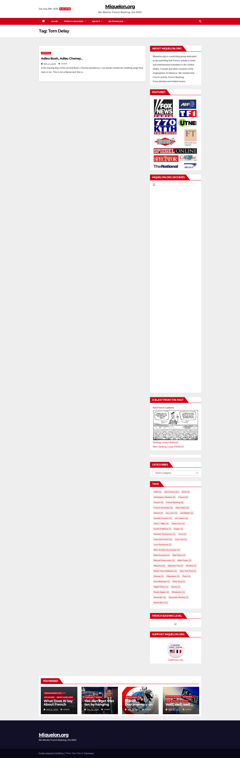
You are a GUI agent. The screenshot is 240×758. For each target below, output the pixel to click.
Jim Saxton (181, 518)
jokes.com (178, 523)
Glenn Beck (182, 508)
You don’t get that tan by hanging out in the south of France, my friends (99, 706)
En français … (117, 21)
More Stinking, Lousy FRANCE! (168, 447)
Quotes (185, 701)
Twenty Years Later (65, 697)
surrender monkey (178, 597)
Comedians (89, 697)
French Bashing (74, 21)
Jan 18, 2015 (174, 710)
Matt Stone (179, 555)
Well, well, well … (179, 704)
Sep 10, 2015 (134, 710)
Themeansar (89, 753)
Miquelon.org (120, 6)
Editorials (46, 53)
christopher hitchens (164, 497)
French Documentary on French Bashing (138, 704)
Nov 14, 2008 (50, 64)
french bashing (174, 502)
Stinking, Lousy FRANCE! (165, 442)
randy (175, 587)
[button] (200, 21)
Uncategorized (132, 697)
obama (158, 576)
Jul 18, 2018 (93, 710)
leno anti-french (163, 539)
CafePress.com (175, 660)
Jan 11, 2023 (52, 710)
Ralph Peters (161, 587)
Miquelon (159, 566)
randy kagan (161, 592)
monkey (191, 566)
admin (64, 64)
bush (185, 492)
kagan (178, 529)
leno (182, 534)
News (168, 701)
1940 (157, 492)
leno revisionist (162, 544)
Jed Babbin (186, 513)
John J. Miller (161, 523)
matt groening (161, 555)
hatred (158, 513)
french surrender (163, 508)
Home (54, 21)
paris (186, 576)
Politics (176, 701)
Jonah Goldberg (162, 529)
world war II (161, 602)
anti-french (171, 492)
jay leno (171, 513)
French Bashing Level (53, 693)
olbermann (173, 576)
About (96, 21)
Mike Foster (184, 560)
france (183, 497)
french (158, 502)
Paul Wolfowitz (162, 581)
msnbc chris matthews (165, 571)
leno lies (181, 539)
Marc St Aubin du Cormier (167, 550)
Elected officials (173, 697)
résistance (178, 592)
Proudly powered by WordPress (52, 753)
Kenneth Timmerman (164, 534)
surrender (160, 597)
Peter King (179, 581)
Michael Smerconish (164, 560)
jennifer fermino (163, 518)
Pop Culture (49, 697)
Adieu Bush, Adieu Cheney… (62, 58)
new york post (188, 571)
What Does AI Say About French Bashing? (58, 704)
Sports (99, 697)
